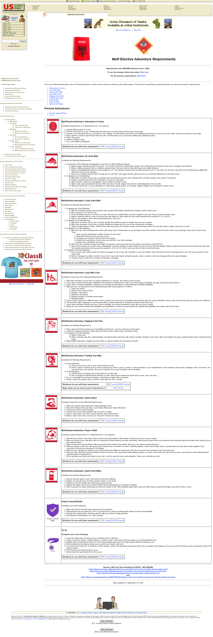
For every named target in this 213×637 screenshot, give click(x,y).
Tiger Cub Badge (10, 201)
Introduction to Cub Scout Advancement (17, 107)
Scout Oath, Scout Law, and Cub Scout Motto (18, 109)
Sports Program (19, 241)
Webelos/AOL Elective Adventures (25, 144)
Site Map (103, 613)
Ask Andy (71, 5)
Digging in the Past (56, 96)
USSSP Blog (142, 9)
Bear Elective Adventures (22, 139)
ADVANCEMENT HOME (8, 84)
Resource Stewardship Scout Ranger (16, 186)
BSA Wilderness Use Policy (13, 98)
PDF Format (106, 146)
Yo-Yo (51, 115)
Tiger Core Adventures (21, 125)
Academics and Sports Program (19, 237)
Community (13, 223)
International (71, 8)
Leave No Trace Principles (13, 96)
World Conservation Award (13, 154)
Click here (144, 72)
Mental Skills (14, 227)
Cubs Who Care (55, 94)
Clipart (70, 7)
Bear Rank (13, 135)
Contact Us (131, 613)
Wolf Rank (13, 129)
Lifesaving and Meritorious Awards (15, 180)
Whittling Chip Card (10, 188)
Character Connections (12, 111)
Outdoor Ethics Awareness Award (19, 247)
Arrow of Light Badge (11, 217)
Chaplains (35, 7)
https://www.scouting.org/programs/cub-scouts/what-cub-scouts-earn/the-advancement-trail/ (128, 569)
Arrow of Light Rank (16, 146)
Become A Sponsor (16, 284)
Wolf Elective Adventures (22, 133)
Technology (13, 229)
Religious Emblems (11, 184)
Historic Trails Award (11, 175)
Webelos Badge (9, 215)
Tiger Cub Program (10, 199)
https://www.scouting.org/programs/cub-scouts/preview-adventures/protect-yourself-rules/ (128, 571)
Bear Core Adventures (21, 137)
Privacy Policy (141, 613)
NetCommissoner (180, 8)
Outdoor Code (9, 94)
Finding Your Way (56, 98)
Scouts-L (35, 9)
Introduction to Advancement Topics (16, 88)
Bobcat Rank (14, 121)
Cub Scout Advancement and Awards (11, 103)
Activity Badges (9, 219)
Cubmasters (107, 7)
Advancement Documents (12, 90)
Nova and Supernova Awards (13, 167)
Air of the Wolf (54, 90)
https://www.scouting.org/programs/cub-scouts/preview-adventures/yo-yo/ (128, 573)
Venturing (177, 9)
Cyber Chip (8, 165)
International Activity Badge (18, 243)
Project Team (121, 613)
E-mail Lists (142, 7)
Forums (177, 7)
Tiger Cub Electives (11, 203)
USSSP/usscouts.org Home (10, 78)
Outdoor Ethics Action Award (18, 249)
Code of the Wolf (55, 92)
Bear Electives (9, 213)
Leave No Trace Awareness (17, 245)
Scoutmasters (72, 9)
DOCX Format (117, 146)
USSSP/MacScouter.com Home (11, 80)
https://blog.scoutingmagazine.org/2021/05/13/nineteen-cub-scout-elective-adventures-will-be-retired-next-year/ (128, 577)
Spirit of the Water (56, 104)
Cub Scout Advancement (7, 116)
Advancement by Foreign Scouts (15, 92)
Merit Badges (143, 8)
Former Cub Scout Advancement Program (12, 196)
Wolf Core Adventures (21, 131)
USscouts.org (107, 9)
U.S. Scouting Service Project (87, 613)
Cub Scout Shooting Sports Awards (15, 171)
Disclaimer (111, 613)
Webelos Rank (14, 141)
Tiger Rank (13, 123)
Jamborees (36, 8)
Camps (177, 5)
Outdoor (12, 225)
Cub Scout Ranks (10, 119)
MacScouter (107, 8)
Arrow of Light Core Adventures (24, 148)
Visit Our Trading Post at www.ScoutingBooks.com (33, 619)
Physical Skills (14, 221)
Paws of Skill (54, 102)
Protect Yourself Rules (58, 113)
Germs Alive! (54, 100)
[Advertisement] (21, 63)
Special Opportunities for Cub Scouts (11, 161)
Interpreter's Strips (10, 178)
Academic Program (20, 239)
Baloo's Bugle (143, 5)
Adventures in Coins (57, 88)
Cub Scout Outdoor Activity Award (15, 156)
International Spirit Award (12, 177)
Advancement (36, 5)
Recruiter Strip (9, 182)
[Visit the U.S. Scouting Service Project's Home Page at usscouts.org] (14, 11)
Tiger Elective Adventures (22, 127)
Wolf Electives (9, 209)
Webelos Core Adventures (22, 142)
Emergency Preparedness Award (15, 173)
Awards (106, 5)
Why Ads (30, 284)
